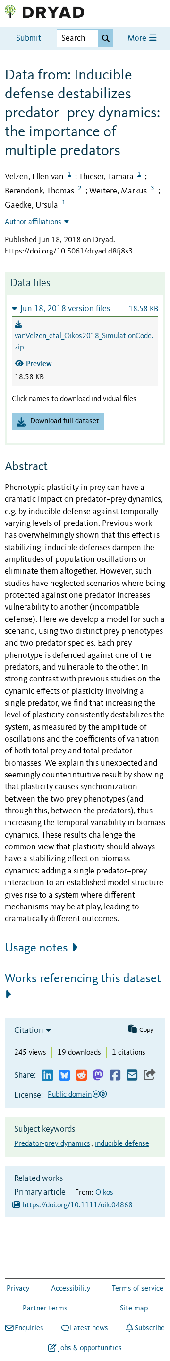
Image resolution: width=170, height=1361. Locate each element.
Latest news (89, 1328)
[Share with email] (132, 1075)
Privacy (18, 1288)
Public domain (70, 1095)
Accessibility (71, 1288)
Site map (134, 1308)
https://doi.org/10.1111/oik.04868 (78, 1205)
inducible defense (122, 1144)
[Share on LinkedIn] (47, 1075)
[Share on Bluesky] (64, 1075)
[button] (85, 308)
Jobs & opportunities (89, 1348)
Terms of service (137, 1288)
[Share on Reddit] (81, 1075)
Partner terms (45, 1308)
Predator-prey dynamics (52, 1144)
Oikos (104, 1192)
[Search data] (105, 38)
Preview (39, 363)
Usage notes (36, 948)
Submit (28, 39)
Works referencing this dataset (83, 979)
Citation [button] (28, 1030)
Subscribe (150, 1328)
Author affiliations (33, 222)
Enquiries (29, 1328)
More (138, 39)
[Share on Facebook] (115, 1075)
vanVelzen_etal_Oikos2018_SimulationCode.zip (84, 341)
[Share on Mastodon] (98, 1075)
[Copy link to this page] (150, 1075)
